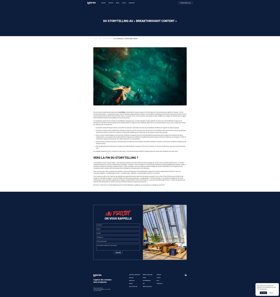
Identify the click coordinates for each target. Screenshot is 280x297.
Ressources (132, 2)
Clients (124, 2)
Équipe (117, 2)
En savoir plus (263, 289)
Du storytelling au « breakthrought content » (126, 38)
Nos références (147, 280)
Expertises (131, 280)
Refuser (271, 293)
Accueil (95, 38)
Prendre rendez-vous (185, 2)
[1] (126, 164)
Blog (100, 38)
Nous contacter (133, 286)
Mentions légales (147, 286)
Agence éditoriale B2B (134, 274)
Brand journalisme (147, 274)
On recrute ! (160, 283)
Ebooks (131, 283)
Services (103, 2)
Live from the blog (107, 38)
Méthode (111, 2)
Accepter (263, 293)
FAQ (144, 283)
